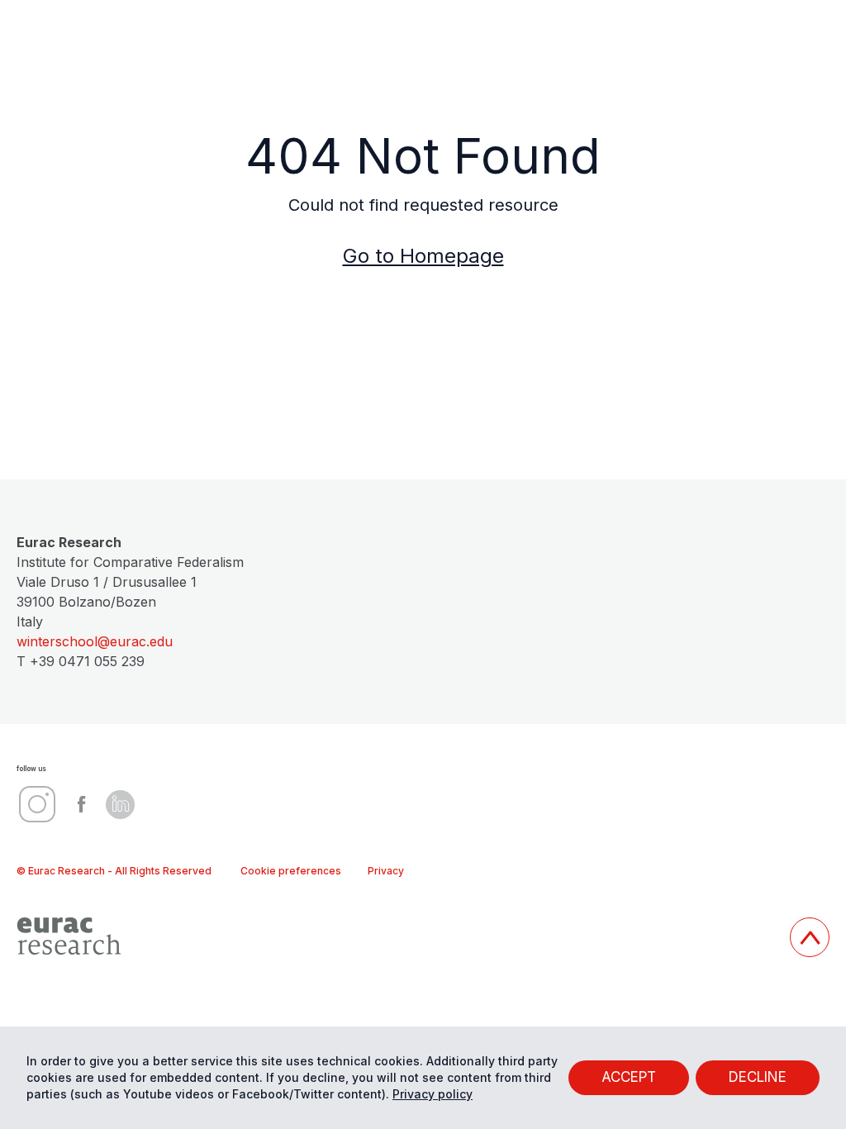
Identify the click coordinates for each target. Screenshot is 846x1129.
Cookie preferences (290, 871)
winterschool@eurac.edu (95, 641)
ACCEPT (628, 1077)
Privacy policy (432, 1094)
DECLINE (758, 1077)
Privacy (386, 871)
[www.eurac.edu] (397, 936)
